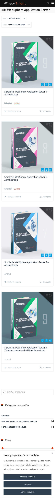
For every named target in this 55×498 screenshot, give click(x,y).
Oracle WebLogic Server (14, 427)
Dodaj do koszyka (14, 111)
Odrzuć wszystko (27, 492)
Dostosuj (27, 484)
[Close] (52, 453)
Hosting (5, 416)
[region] (27, 474)
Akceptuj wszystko (27, 477)
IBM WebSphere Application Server (19, 421)
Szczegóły (46, 111)
